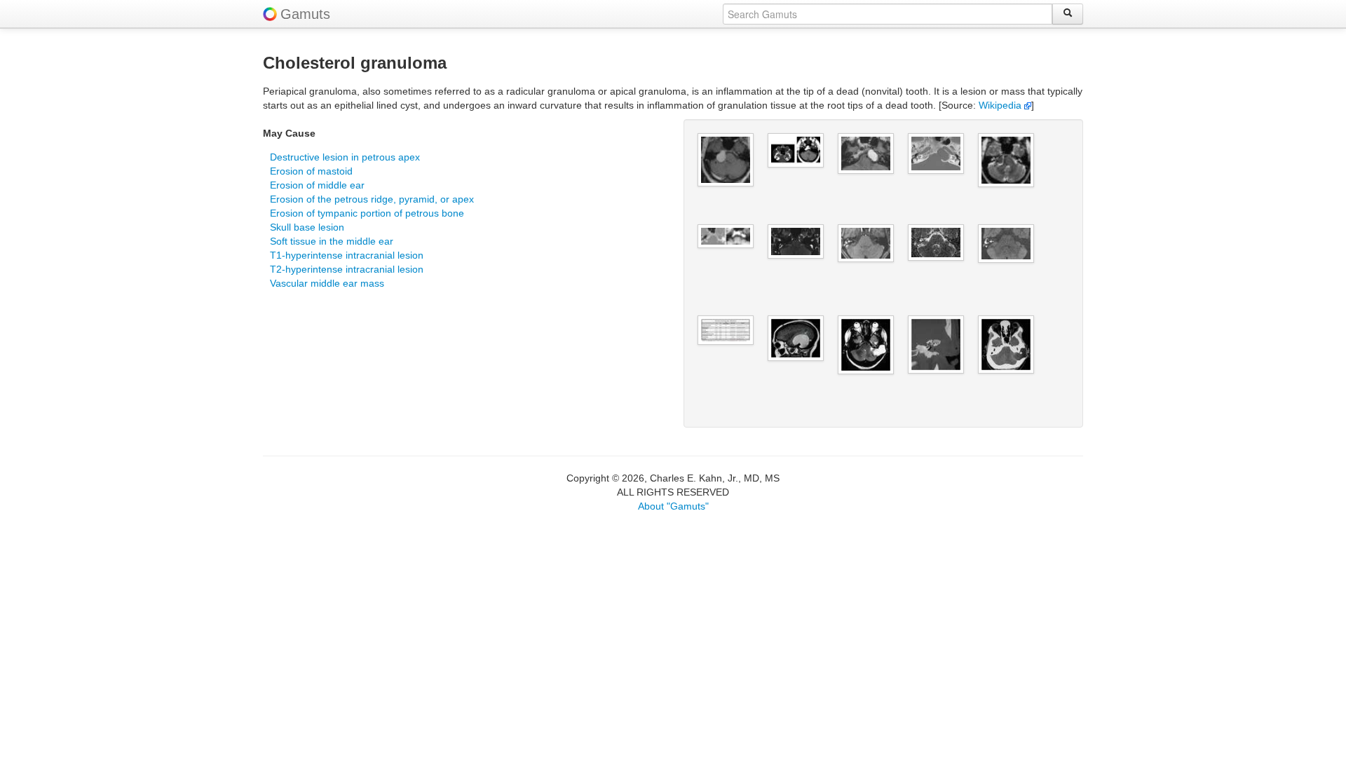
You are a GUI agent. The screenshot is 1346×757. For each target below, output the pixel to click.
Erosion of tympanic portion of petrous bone (367, 213)
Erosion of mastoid (311, 171)
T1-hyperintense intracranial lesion (346, 255)
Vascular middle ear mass (327, 283)
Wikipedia (1001, 105)
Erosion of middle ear (317, 185)
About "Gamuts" (673, 506)
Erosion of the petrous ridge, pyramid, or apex (372, 199)
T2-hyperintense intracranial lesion (346, 269)
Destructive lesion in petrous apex (345, 157)
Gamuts (305, 14)
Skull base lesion (307, 227)
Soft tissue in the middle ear (331, 241)
